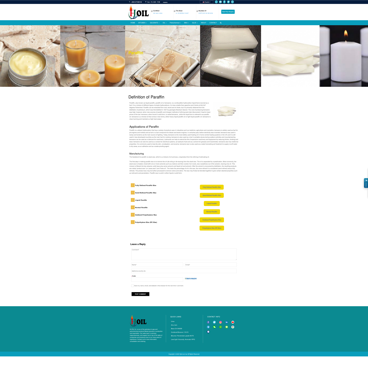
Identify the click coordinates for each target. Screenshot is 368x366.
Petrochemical (175, 23)
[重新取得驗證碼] (191, 279)
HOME (133, 23)
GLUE (194, 23)
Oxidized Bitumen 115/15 (179, 332)
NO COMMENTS (136, 57)
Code (133, 276)
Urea (172, 321)
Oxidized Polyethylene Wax (211, 220)
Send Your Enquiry (228, 12)
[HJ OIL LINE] (226, 326)
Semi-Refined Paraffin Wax (212, 195)
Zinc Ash (174, 325)
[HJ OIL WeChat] (214, 326)
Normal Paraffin (211, 212)
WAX (186, 23)
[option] (184, 56)
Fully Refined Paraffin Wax (212, 187)
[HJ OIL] (138, 320)
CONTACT (213, 23)
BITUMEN (142, 23)
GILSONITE (154, 23)
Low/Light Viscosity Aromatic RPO (183, 339)
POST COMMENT (140, 294)
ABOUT (203, 23)
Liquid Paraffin (212, 203)
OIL (164, 23)
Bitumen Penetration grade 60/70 (182, 336)
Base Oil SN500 (176, 328)
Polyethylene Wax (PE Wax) (211, 228)
